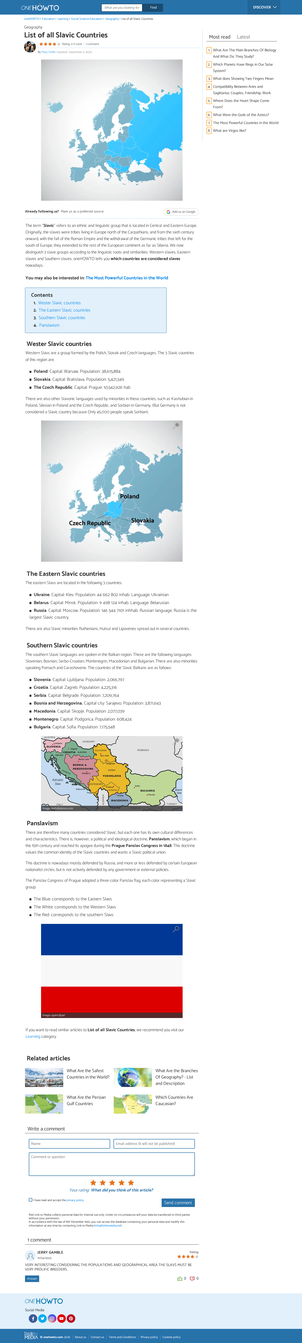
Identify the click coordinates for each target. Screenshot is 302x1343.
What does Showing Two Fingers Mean (243, 79)
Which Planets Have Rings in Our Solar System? (243, 67)
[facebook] (33, 1318)
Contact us (97, 1337)
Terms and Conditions (122, 1337)
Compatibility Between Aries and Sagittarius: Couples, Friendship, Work (242, 90)
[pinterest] (71, 1318)
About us (80, 1337)
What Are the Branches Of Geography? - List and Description (176, 1077)
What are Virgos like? (229, 131)
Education (48, 18)
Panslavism (49, 325)
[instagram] (52, 1318)
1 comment (92, 44)
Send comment (178, 1203)
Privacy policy (149, 1337)
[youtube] (61, 1318)
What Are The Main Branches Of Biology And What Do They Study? (244, 53)
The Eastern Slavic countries (64, 310)
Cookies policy (171, 1337)
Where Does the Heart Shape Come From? (241, 104)
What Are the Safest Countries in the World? (88, 1074)
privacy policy (75, 1200)
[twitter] (42, 1318)
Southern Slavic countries (62, 317)
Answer (32, 1279)
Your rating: (79, 1190)
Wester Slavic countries (59, 303)
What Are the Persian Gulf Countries (86, 1100)
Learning (63, 18)
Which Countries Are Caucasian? (174, 1100)
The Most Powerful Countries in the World (127, 278)
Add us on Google (183, 212)
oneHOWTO (31, 18)
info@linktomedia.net (108, 1225)
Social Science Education (86, 18)
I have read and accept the (58, 1200)
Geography (112, 18)
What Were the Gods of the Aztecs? (241, 115)
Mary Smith (48, 52)
